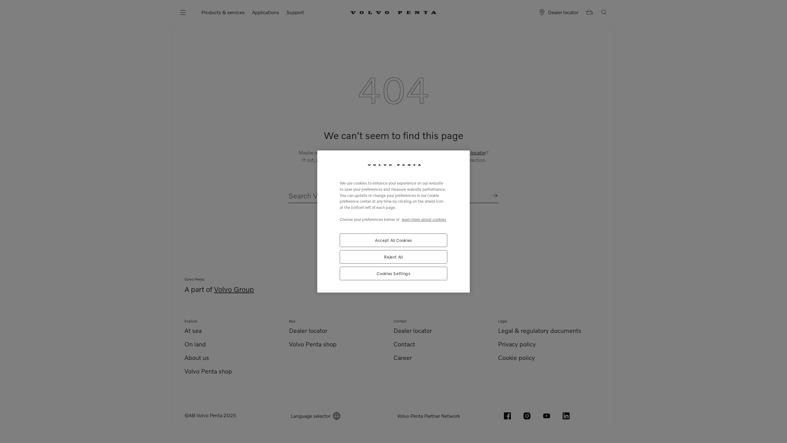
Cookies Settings (393, 273)
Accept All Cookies (393, 240)
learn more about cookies (424, 219)
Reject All (393, 256)
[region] (393, 221)
